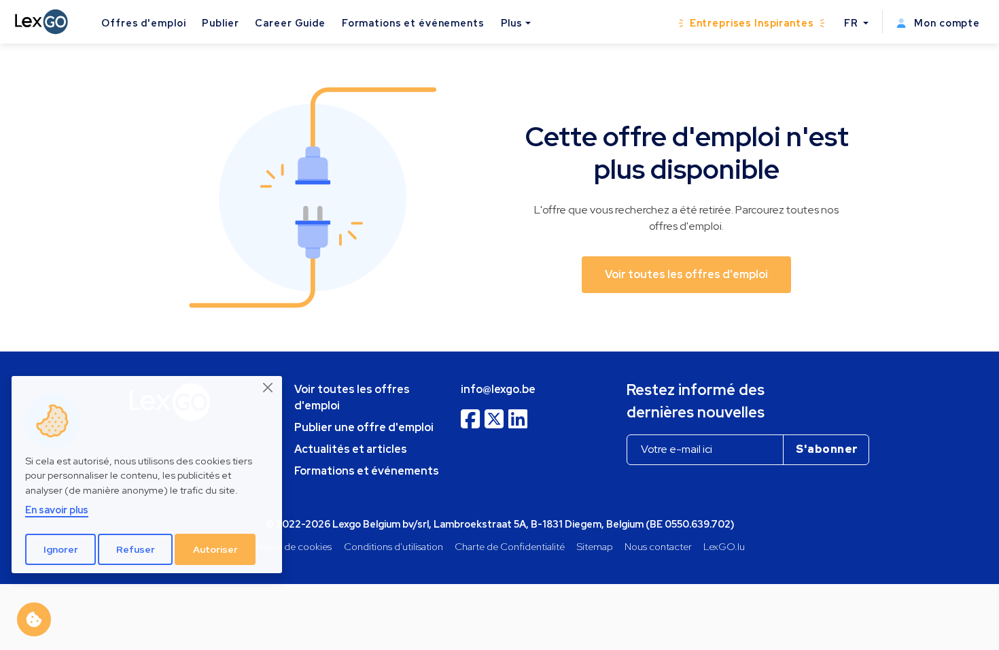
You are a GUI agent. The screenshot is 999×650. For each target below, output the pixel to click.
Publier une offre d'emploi (364, 427)
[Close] (268, 387)
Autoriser (215, 549)
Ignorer (60, 549)
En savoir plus (56, 509)
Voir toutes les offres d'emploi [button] (686, 274)
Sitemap (595, 546)
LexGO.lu (724, 546)
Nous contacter (658, 546)
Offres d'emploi (143, 22)
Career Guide (290, 22)
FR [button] (852, 22)
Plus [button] (512, 22)
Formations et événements (413, 22)
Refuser (135, 549)
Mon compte (945, 22)
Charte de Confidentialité (510, 546)
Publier (220, 22)
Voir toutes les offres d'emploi (352, 397)
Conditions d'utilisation (393, 546)
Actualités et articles (350, 449)
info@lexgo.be (498, 389)
